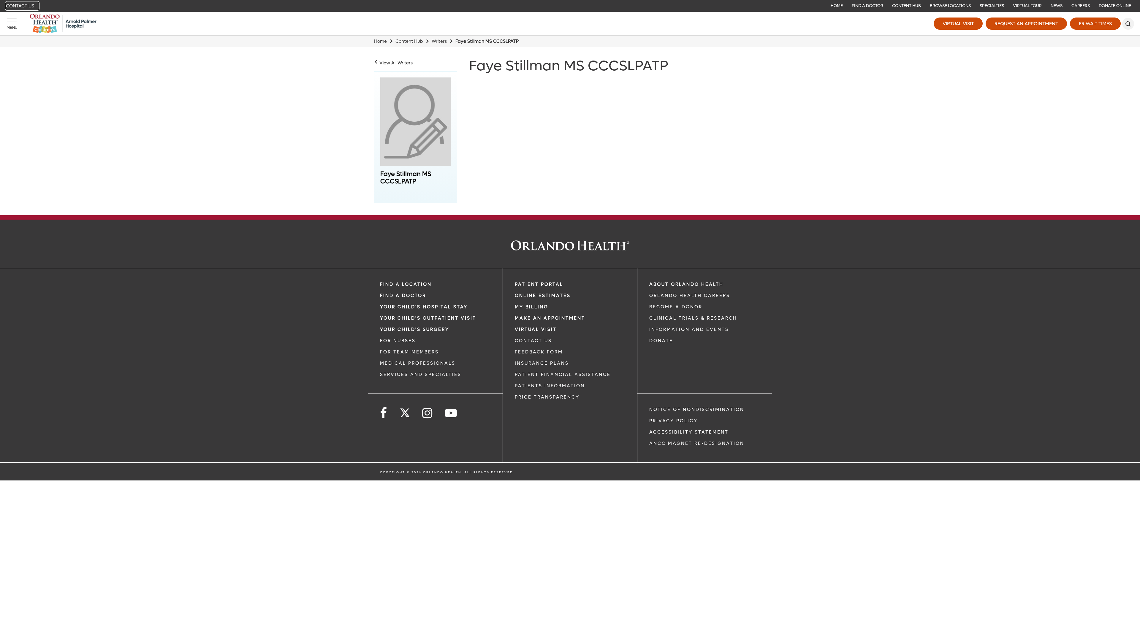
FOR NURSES (398, 341)
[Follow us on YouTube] (451, 413)
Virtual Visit (958, 23)
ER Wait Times (1095, 23)
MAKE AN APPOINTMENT (550, 318)
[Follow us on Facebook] (384, 413)
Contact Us (20, 6)
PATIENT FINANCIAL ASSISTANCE (563, 374)
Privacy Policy (673, 421)
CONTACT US (533, 341)
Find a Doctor (403, 296)
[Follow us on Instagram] (427, 413)
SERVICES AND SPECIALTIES (420, 374)
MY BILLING (531, 307)
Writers (439, 41)
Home (380, 41)
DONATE (661, 341)
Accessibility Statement (689, 432)
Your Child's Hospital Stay (424, 307)
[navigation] (570, 6)
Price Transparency (547, 397)
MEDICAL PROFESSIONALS (417, 363)
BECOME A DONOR (675, 307)
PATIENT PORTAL (539, 284)
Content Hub (409, 41)
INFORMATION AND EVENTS (689, 329)
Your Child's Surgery (414, 329)
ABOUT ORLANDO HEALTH (686, 284)
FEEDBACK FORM (539, 352)
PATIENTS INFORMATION (550, 386)
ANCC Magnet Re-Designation (696, 443)
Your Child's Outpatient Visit (428, 318)
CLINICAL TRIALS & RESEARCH (693, 318)
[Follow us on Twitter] (405, 411)
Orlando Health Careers (689, 296)
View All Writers (396, 63)
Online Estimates (543, 296)
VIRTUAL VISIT (536, 329)
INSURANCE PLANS (542, 363)
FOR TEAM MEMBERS (409, 352)
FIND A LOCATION (406, 284)
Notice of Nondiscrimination (696, 409)
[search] (1128, 24)
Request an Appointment (1026, 23)
